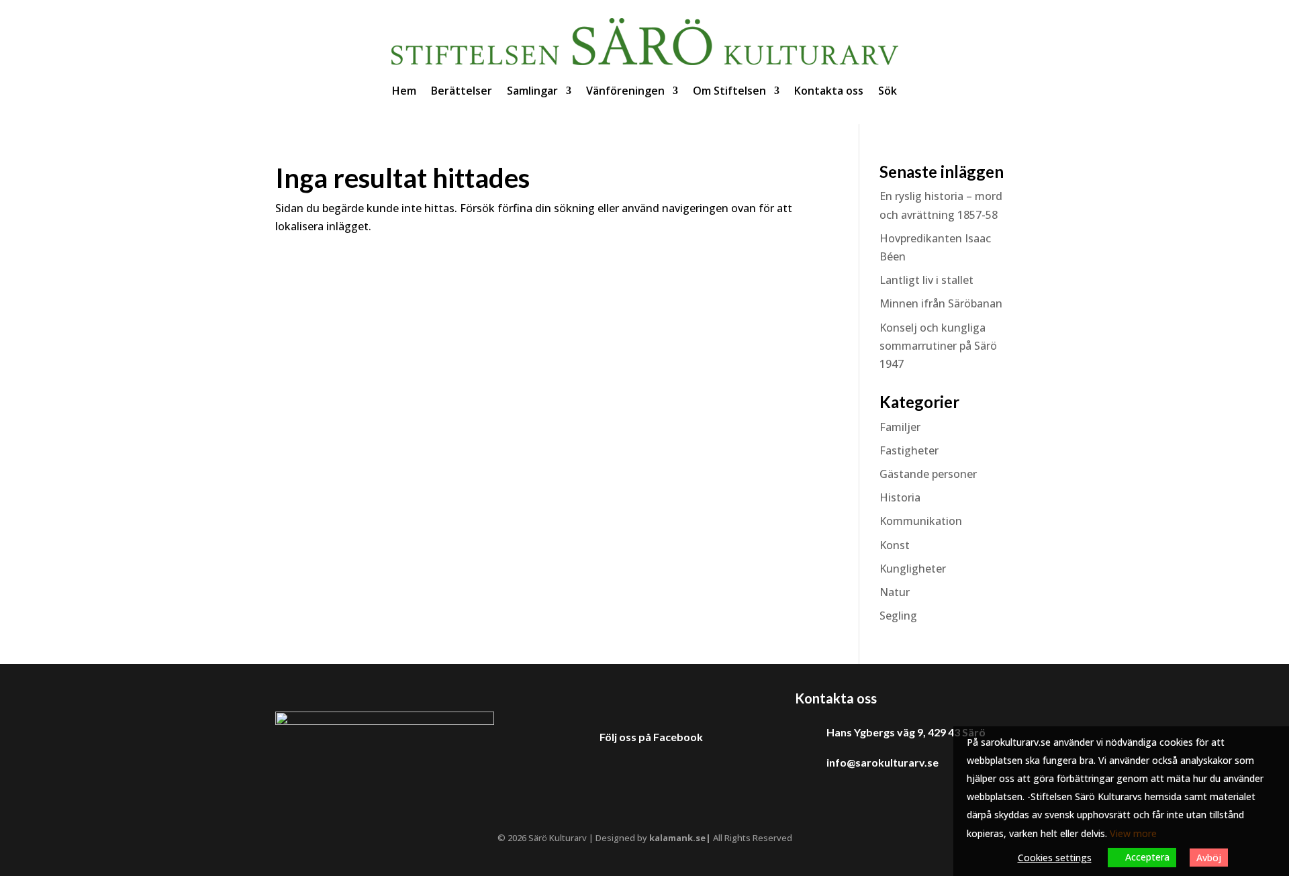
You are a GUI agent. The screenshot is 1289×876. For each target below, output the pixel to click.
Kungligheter (912, 568)
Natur (894, 592)
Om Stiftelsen (729, 90)
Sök (887, 90)
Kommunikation (920, 521)
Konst (894, 545)
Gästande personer (928, 474)
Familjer (899, 427)
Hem (404, 90)
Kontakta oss (828, 90)
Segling (898, 615)
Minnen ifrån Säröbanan (940, 303)
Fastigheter (909, 450)
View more (1133, 833)
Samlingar (532, 90)
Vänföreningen (625, 90)
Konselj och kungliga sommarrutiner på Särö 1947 (938, 345)
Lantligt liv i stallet (926, 280)
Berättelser (461, 90)
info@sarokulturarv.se (882, 762)
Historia (899, 497)
